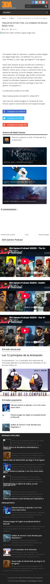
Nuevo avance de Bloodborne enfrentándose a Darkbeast (21, 448)
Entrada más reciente (8, 235)
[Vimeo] (43, 2)
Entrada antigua (44, 235)
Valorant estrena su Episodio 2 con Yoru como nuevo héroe (23, 471)
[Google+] (39, 2)
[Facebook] (33, 2)
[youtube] (46, 2)
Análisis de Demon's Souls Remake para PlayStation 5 (23, 498)
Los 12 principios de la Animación (22, 355)
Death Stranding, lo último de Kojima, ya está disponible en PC (20, 484)
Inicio (27, 235)
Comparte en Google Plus (17, 125)
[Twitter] (36, 2)
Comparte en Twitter (15, 118)
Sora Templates (21, 581)
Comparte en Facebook (16, 111)
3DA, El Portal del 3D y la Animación (31, 578)
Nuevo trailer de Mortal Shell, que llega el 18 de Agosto (24, 460)
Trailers (14, 29)
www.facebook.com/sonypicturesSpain (30, 104)
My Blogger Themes (35, 581)
